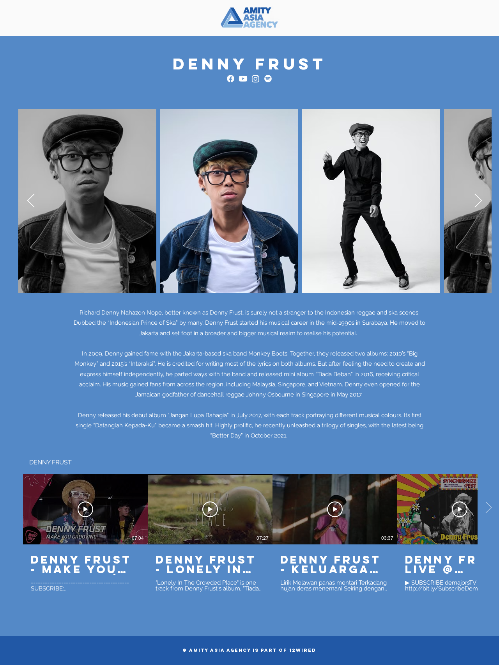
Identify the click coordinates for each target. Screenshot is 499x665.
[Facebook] (230, 79)
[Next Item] (478, 201)
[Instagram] (255, 79)
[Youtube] (243, 79)
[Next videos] (488, 508)
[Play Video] (85, 509)
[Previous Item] (31, 201)
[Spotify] (268, 79)
